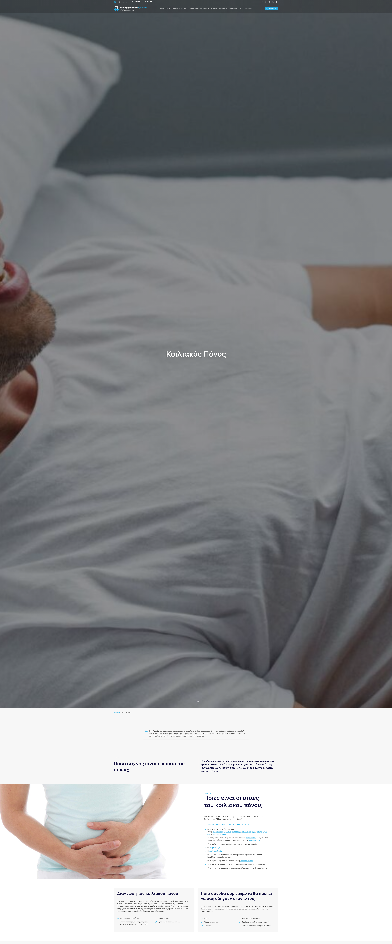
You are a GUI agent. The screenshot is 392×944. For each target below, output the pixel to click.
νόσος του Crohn (246, 861)
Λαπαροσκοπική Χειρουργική (198, 8)
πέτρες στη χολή (216, 848)
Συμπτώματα (233, 8)
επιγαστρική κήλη (248, 832)
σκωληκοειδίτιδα (215, 851)
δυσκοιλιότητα (254, 840)
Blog (241, 8)
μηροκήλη (227, 832)
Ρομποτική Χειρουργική (179, 8)
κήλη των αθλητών (220, 834)
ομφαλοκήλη (236, 832)
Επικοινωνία (248, 8)
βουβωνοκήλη (217, 832)
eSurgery (117, 712)
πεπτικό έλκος (251, 838)
